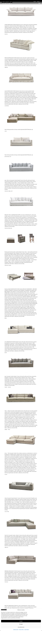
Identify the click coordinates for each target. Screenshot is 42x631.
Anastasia (7, 105)
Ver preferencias (21, 627)
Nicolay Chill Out (9, 191)
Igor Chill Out (8, 156)
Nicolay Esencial (8, 228)
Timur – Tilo (7, 429)
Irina (6, 318)
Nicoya (6, 34)
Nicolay (6, 581)
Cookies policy (15, 629)
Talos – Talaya (8, 387)
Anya (6, 131)
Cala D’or (7, 511)
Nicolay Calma (8, 265)
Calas (6, 474)
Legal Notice (26, 629)
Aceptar (21, 621)
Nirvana (6, 547)
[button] (39, 3)
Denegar (21, 624)
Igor (6, 352)
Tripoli (6, 67)
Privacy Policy (21, 629)
